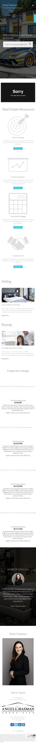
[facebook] (12, 725)
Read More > (18, 148)
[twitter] (16, 725)
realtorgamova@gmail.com (18, 699)
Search (29, 43)
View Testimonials (18, 606)
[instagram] (24, 725)
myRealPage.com (20, 730)
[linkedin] (20, 725)
